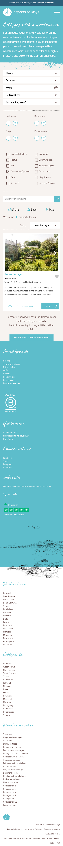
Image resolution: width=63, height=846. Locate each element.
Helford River (13, 95)
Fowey (6, 622)
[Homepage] (7, 12)
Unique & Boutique (47, 183)
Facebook (7, 458)
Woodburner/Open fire (20, 172)
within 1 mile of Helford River (31, 337)
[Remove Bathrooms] (36, 123)
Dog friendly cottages (12, 737)
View (48, 306)
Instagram (7, 464)
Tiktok (5, 461)
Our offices (8, 439)
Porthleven (8, 638)
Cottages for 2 (9, 786)
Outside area (44, 172)
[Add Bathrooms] (43, 123)
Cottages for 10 (10, 799)
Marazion (7, 632)
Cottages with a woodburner (15, 754)
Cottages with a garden (13, 757)
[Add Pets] (15, 138)
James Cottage (13, 276)
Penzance (7, 625)
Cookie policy (9, 380)
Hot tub (14, 160)
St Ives (6, 606)
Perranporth (8, 641)
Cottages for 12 (10, 802)
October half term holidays (14, 776)
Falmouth (7, 612)
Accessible (15, 183)
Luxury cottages (10, 744)
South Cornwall (10, 603)
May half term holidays (13, 770)
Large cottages (9, 805)
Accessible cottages (11, 760)
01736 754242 (10, 433)
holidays (26, 12)
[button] (54, 252)
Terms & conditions (11, 364)
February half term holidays (15, 763)
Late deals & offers (19, 154)
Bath (13, 177)
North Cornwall (9, 600)
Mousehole (8, 629)
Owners (6, 374)
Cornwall (7, 593)
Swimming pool (45, 160)
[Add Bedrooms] (15, 123)
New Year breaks (10, 783)
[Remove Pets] (8, 138)
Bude (5, 619)
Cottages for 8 (9, 795)
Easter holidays (10, 766)
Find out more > (47, 3)
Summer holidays (10, 773)
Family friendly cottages (13, 750)
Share (15, 209)
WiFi (12, 166)
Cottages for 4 (9, 789)
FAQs (5, 370)
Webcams (7, 468)
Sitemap (6, 361)
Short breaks (8, 734)
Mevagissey (8, 635)
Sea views (43, 154)
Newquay (7, 616)
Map (51, 209)
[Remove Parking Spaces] (36, 138)
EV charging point (46, 166)
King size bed (45, 177)
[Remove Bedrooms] (8, 123)
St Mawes (7, 645)
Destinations (14, 585)
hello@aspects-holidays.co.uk (16, 436)
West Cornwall (9, 596)
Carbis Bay (8, 609)
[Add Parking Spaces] (43, 138)
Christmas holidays (11, 779)
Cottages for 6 (9, 792)
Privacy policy (9, 367)
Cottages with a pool (12, 747)
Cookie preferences (11, 383)
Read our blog (9, 377)
